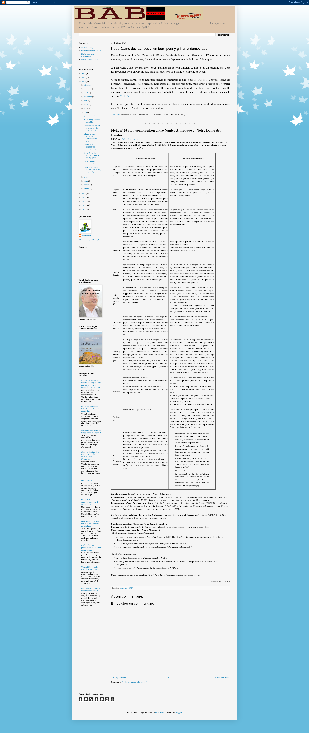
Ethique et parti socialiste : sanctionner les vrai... (90, 137)
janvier (87, 188)
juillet (86, 104)
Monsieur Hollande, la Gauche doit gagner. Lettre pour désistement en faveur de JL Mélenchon (91, 383)
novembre (88, 88)
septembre (88, 96)
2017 (84, 77)
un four (116, 114)
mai (85, 112)
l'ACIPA (124, 96)
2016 (84, 81)
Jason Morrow (160, 712)
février (86, 184)
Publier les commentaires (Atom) (134, 682)
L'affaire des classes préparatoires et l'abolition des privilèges (91, 547)
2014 (84, 197)
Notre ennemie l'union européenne (89, 60)
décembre (88, 85)
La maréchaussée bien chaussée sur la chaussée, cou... (92, 127)
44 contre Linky (87, 47)
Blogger (179, 712)
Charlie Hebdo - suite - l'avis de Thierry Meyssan (91, 567)
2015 (84, 193)
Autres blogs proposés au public (92, 120)
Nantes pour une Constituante (87, 55)
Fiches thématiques (130, 139)
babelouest (86, 235)
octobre (87, 92)
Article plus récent (119, 677)
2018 (84, 73)
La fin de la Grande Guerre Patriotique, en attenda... (92, 169)
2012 (84, 205)
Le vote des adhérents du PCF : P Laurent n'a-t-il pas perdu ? (90, 408)
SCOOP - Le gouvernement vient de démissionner (89, 502)
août (86, 100)
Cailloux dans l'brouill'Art (91, 50)
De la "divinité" (87, 480)
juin (85, 108)
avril (86, 176)
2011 (84, 209)
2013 (84, 201)
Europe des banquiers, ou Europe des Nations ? (91, 589)
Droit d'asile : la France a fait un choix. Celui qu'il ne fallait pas (90, 523)
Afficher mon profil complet (89, 239)
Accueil (170, 677)
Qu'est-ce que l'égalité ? (92, 115)
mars (86, 180)
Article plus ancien (222, 677)
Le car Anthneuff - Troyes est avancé (91, 162)
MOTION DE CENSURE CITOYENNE (90, 147)
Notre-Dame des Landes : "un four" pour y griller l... (92, 155)
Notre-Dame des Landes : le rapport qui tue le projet (91, 431)
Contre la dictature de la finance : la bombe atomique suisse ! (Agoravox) (90, 455)
